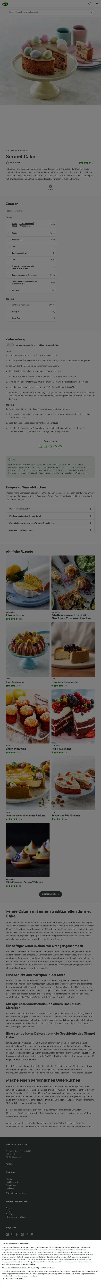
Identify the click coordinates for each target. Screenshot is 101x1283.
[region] (50, 1261)
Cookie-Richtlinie (29, 1264)
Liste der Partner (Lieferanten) (13, 1279)
